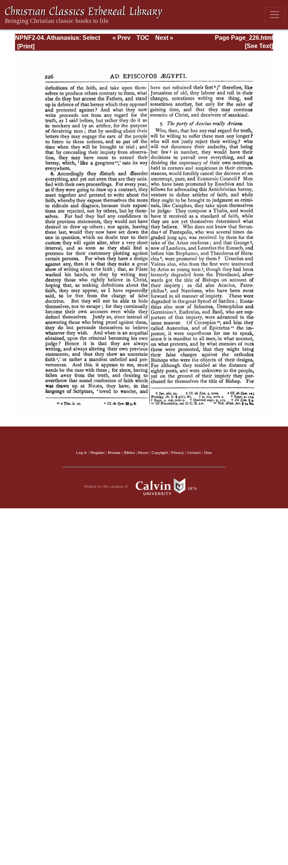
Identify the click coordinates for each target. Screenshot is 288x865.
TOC (142, 38)
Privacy (177, 453)
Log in (81, 453)
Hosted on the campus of (106, 486)
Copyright (160, 453)
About (143, 453)
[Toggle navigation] (274, 14)
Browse (114, 453)
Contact (194, 453)
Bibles (129, 453)
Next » (164, 38)
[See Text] (259, 46)
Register (97, 453)
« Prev (121, 38)
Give (208, 453)
